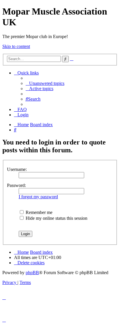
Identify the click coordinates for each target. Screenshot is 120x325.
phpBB (32, 272)
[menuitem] (45, 83)
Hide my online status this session (55, 218)
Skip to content (16, 46)
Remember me (38, 212)
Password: (16, 185)
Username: (17, 169)
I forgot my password (38, 196)
